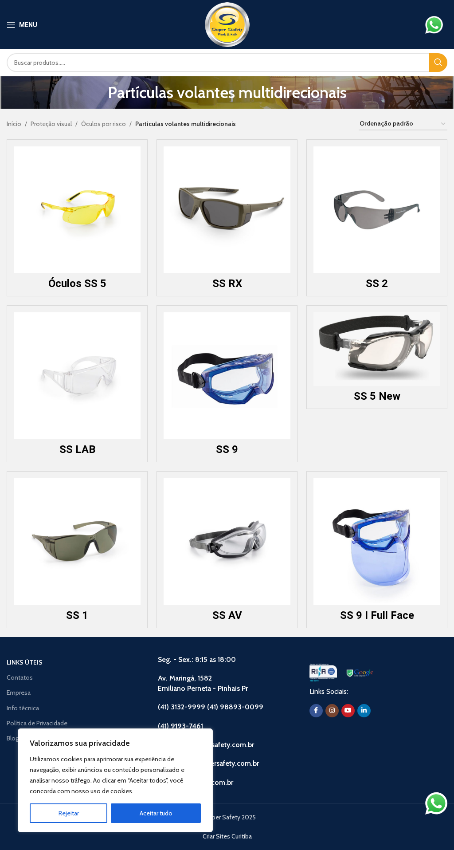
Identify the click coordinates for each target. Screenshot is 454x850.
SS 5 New (377, 396)
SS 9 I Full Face (377, 615)
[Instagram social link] (332, 710)
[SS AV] (227, 541)
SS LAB (77, 449)
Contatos (20, 677)
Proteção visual (51, 124)
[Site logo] (227, 24)
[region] (115, 780)
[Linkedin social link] (364, 710)
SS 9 (227, 449)
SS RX (227, 283)
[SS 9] (227, 375)
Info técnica (23, 708)
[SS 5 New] (376, 349)
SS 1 (77, 615)
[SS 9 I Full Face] (376, 541)
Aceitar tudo (156, 813)
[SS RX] (227, 209)
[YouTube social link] (348, 710)
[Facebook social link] (316, 710)
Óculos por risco (103, 124)
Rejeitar (69, 813)
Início (14, 124)
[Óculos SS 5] (77, 209)
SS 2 (377, 283)
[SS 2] (376, 209)
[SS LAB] (77, 375)
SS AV (227, 615)
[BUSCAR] (438, 62)
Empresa (19, 693)
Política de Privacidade (37, 723)
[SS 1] (77, 541)
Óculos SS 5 (77, 283)
